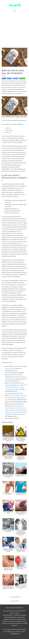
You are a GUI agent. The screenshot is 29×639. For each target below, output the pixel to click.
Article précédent (15, 597)
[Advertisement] (14, 29)
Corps (3, 75)
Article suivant (15, 601)
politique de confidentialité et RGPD (14, 611)
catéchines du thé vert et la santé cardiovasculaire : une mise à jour (16, 397)
